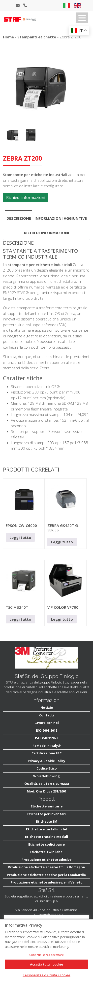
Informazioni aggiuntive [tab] (60, 218)
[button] (82, 17)
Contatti (46, 715)
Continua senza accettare (46, 955)
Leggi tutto (20, 537)
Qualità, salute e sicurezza (46, 783)
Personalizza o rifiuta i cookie (46, 975)
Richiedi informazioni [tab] (46, 232)
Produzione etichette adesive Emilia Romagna (46, 867)
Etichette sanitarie (46, 806)
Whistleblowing (46, 776)
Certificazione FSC (46, 753)
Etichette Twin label (46, 852)
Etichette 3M (46, 821)
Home (8, 36)
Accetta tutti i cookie (46, 964)
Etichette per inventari (46, 814)
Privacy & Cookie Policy (46, 761)
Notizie (46, 707)
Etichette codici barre (46, 844)
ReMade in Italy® (46, 745)
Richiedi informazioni (25, 197)
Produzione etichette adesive (46, 859)
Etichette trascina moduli (46, 836)
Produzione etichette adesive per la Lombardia (46, 875)
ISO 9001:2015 (46, 730)
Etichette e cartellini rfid (46, 829)
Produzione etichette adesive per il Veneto (47, 882)
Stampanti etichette (36, 36)
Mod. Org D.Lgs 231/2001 (46, 791)
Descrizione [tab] (18, 218)
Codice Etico (46, 768)
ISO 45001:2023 (46, 738)
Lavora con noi (46, 722)
